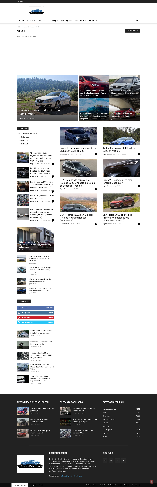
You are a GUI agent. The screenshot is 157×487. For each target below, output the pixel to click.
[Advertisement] (98, 11)
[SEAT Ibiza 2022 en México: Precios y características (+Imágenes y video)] (121, 202)
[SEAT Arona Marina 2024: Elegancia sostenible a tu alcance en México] (124, 86)
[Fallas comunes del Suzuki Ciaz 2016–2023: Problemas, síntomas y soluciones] (35, 239)
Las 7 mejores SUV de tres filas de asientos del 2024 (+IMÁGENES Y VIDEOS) (41, 184)
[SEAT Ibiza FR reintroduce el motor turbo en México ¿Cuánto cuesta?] (124, 109)
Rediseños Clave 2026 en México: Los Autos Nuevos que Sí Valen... (42, 367)
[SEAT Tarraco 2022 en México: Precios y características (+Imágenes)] (78, 202)
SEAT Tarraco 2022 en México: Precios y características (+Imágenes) (76, 217)
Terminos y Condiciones (132, 485)
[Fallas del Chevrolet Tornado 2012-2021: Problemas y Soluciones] (21, 290)
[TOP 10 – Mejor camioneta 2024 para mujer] (23, 411)
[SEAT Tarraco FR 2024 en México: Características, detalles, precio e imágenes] (94, 109)
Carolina (22, 118)
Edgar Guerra (64, 154)
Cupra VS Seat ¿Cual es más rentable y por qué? (117, 181)
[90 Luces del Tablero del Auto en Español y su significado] (65, 422)
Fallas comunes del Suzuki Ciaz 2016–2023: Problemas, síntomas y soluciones (35, 244)
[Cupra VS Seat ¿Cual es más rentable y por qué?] (121, 168)
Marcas (30, 20)
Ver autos (79, 20)
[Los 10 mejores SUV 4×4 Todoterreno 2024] (23, 422)
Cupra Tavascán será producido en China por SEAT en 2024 (78, 149)
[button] (137, 21)
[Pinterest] (117, 460)
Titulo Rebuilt (23, 144)
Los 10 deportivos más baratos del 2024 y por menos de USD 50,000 (40, 171)
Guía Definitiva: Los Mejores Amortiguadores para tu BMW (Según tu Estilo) (41, 355)
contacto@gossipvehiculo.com (71, 476)
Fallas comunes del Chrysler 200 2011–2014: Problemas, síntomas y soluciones (40, 258)
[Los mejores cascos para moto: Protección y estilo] (23, 345)
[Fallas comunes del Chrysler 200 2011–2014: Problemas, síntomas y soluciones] (21, 258)
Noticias (43, 20)
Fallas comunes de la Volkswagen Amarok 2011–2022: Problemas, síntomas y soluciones (40, 270)
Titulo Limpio (23, 140)
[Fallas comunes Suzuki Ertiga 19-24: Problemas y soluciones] (21, 281)
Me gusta (49, 308)
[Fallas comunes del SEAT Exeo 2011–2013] (47, 95)
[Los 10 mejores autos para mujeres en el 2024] (23, 433)
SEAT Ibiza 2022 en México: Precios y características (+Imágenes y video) (118, 217)
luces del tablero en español (29, 133)
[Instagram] (111, 460)
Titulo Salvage (24, 137)
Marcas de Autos (28, 27)
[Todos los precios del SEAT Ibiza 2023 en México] (121, 136)
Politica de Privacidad (115, 485)
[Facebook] (105, 460)
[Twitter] (123, 460)
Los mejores (66, 20)
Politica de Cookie (92, 485)
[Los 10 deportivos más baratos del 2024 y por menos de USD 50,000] (23, 172)
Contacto (20, 1)
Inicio (21, 20)
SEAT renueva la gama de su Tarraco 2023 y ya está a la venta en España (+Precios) (77, 183)
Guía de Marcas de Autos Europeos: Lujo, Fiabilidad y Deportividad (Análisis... (40, 378)
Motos (92, 20)
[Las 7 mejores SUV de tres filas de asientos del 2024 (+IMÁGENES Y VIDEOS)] (23, 186)
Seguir (50, 312)
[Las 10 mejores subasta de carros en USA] (23, 200)
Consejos (54, 20)
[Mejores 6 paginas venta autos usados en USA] (65, 411)
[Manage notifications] (151, 482)
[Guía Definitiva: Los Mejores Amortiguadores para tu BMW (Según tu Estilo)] (23, 356)
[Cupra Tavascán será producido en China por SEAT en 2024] (78, 136)
